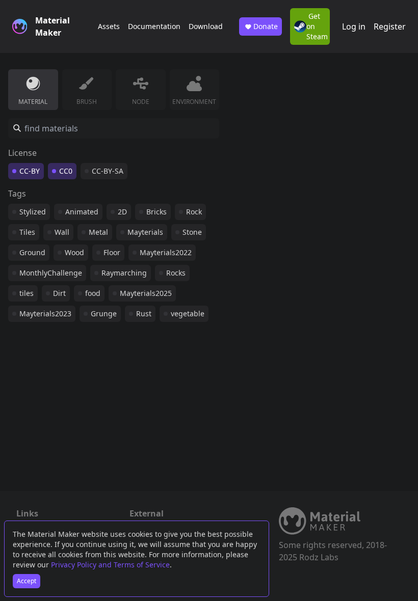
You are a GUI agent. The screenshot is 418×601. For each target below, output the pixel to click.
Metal (98, 232)
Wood (74, 252)
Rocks (176, 273)
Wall (62, 232)
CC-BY (29, 171)
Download (206, 26)
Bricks (156, 211)
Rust (143, 313)
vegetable (187, 313)
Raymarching (124, 273)
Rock (194, 211)
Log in (353, 26)
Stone (192, 232)
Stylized (32, 211)
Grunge (104, 313)
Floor (111, 252)
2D (122, 211)
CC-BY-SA (107, 171)
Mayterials (145, 232)
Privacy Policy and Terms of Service (110, 564)
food (92, 293)
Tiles (27, 232)
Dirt (59, 293)
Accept (26, 581)
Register (390, 26)
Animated (81, 211)
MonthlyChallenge (50, 273)
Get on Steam (317, 26)
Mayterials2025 (146, 293)
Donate (265, 26)
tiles (26, 293)
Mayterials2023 (45, 313)
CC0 (65, 171)
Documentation (154, 26)
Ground (32, 252)
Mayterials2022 (166, 252)
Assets (109, 26)
